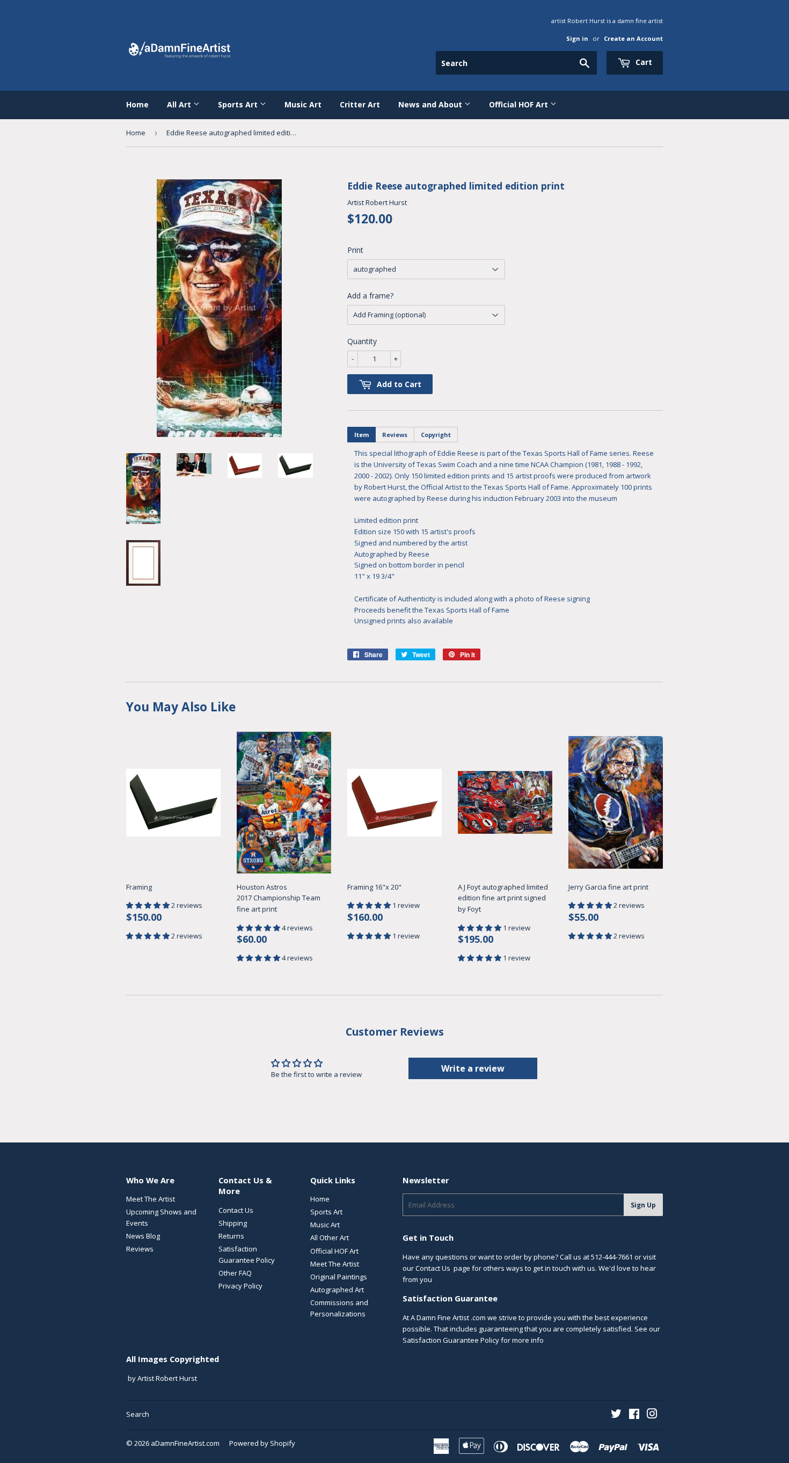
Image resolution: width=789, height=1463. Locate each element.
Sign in (577, 38)
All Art (180, 104)
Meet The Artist (150, 1199)
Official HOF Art (519, 104)
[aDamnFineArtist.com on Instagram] (652, 1415)
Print (355, 250)
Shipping (232, 1223)
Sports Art (239, 104)
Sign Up (643, 1205)
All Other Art (329, 1237)
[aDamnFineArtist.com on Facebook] (634, 1415)
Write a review (473, 1068)
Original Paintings (338, 1277)
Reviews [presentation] (394, 435)
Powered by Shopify (262, 1443)
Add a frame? (370, 295)
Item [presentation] (361, 435)
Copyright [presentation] (436, 435)
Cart (642, 62)
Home (137, 104)
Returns (231, 1236)
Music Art (303, 104)
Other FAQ (235, 1273)
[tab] (361, 434)
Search (137, 1414)
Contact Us (235, 1210)
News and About (431, 104)
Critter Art (360, 104)
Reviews (140, 1249)
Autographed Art (337, 1289)
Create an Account (633, 38)
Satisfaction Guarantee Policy (451, 1340)
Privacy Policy (240, 1286)
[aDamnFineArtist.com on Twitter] (616, 1415)
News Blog (143, 1236)
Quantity (362, 341)
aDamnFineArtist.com (185, 1443)
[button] (148, 905)
